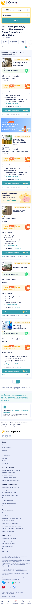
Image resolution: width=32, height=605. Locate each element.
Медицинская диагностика (11, 541)
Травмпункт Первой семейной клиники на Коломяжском (20, 64)
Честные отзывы (7, 475)
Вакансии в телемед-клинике (11, 518)
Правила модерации (9, 503)
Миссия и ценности (8, 453)
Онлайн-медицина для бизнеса (12, 528)
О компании (6, 445)
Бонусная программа (9, 477)
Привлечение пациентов (10, 487)
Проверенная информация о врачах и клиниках (11, 471)
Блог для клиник (7, 498)
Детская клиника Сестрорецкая (19, 210)
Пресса (4, 458)
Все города (5, 551)
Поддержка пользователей (11, 480)
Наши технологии (8, 521)
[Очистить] (28, 10)
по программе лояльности (9, 200)
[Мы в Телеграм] (3, 436)
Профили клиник (7, 549)
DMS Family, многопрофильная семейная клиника (19, 326)
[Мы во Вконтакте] (6, 436)
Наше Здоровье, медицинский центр (20, 266)
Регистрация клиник (9, 490)
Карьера (4, 450)
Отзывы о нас (6, 455)
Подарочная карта (8, 531)
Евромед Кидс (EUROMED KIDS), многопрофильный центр (19, 141)
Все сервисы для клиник (10, 495)
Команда (5, 515)
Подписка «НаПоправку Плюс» (12, 526)
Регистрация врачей (9, 492)
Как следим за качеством (10, 523)
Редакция (5, 461)
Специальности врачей (9, 538)
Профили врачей (7, 546)
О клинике (5, 513)
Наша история (6, 447)
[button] (16, 10)
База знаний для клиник (10, 506)
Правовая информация (8, 596)
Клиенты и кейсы (7, 500)
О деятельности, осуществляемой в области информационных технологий (14, 578)
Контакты (5, 463)
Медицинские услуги (9, 543)
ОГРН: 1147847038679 (8, 593)
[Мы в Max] (10, 436)
